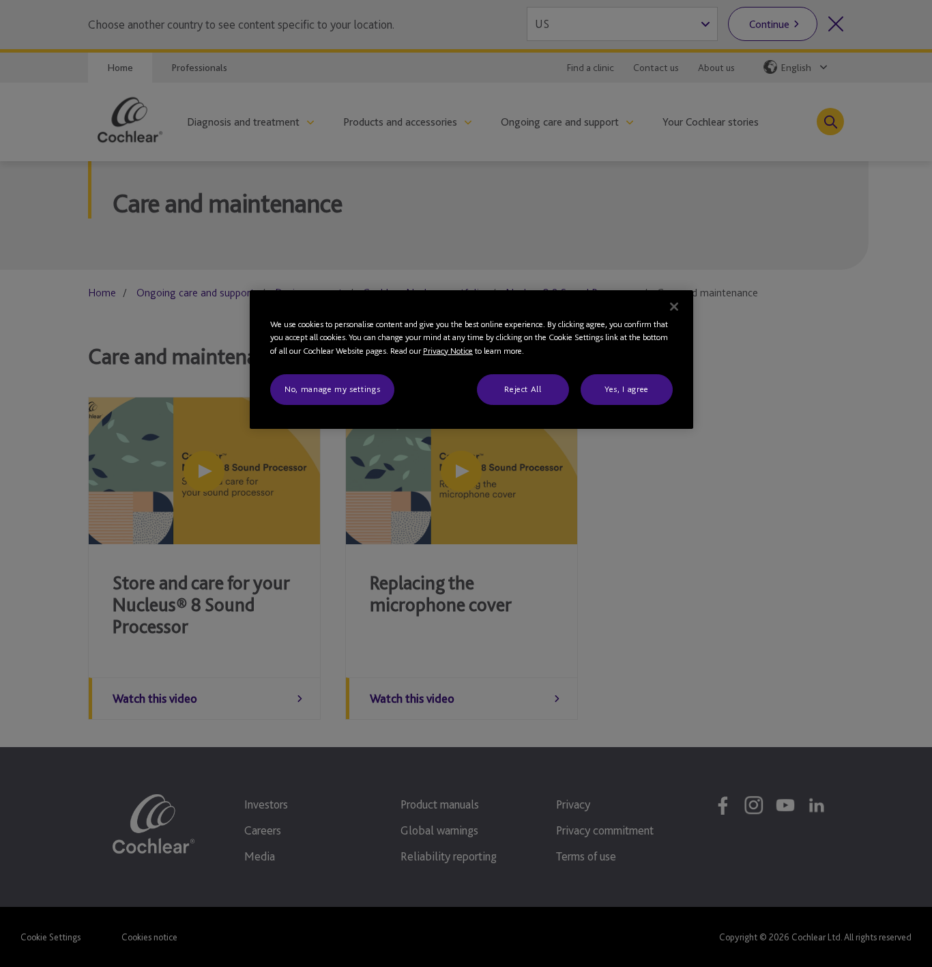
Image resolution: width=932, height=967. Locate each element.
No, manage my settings (332, 389)
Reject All (523, 389)
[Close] (674, 307)
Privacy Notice (448, 351)
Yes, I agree (627, 389)
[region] (471, 359)
